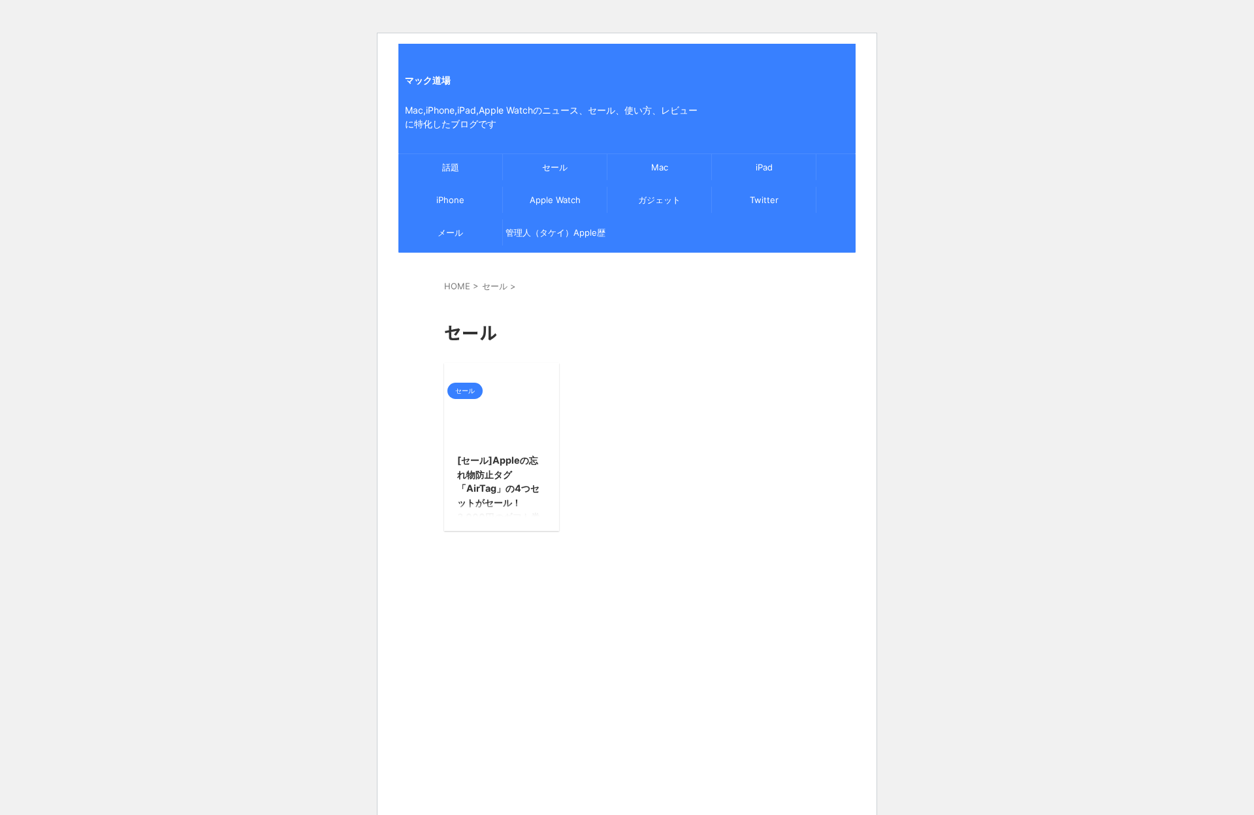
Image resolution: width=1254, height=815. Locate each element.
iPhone (450, 200)
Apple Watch (555, 200)
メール (450, 232)
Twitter (764, 200)
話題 (450, 167)
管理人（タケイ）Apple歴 (555, 232)
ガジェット (659, 200)
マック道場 (428, 80)
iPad (764, 167)
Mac (659, 167)
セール (555, 167)
